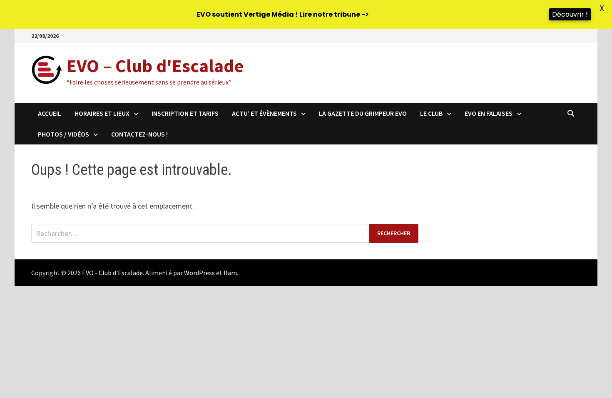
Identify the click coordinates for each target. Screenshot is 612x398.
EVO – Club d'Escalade (155, 65)
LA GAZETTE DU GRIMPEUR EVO (363, 113)
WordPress (199, 273)
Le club (431, 113)
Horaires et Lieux (102, 113)
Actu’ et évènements (264, 113)
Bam (230, 273)
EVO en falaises (488, 113)
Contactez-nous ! (139, 134)
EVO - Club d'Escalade (112, 273)
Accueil (49, 113)
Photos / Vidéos (63, 134)
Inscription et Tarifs (185, 113)
